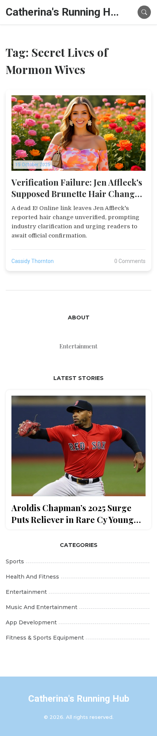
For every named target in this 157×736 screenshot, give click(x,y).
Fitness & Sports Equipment (45, 637)
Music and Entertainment (41, 607)
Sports (15, 561)
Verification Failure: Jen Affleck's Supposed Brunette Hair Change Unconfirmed (76, 188)
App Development (31, 622)
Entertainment (26, 591)
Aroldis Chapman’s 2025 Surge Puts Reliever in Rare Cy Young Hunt (72, 514)
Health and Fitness (32, 576)
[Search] (144, 12)
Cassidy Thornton (32, 261)
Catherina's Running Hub (63, 12)
